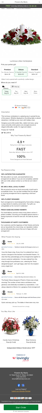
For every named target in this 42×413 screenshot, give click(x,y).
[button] (38, 408)
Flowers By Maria (21, 2)
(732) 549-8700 (21, 377)
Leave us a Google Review (21, 391)
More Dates (35, 92)
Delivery (5, 87)
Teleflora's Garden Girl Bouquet (23, 247)
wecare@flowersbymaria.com (21, 379)
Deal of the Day (19, 277)
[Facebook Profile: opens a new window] (18, 385)
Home (3, 8)
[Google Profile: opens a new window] (23, 385)
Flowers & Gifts (10, 8)
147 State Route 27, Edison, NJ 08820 (21, 375)
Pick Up (16, 87)
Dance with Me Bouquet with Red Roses (26, 297)
